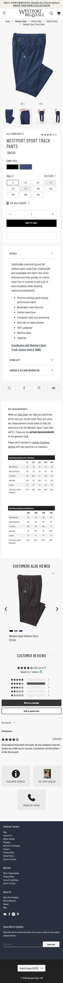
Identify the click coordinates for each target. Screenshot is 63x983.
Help (5, 832)
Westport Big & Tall (35, 978)
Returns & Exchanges (11, 845)
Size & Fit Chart (9, 883)
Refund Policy (8, 855)
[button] (47, 134)
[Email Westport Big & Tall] (5, 915)
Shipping (6, 842)
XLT (25, 182)
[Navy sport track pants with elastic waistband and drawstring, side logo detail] (31, 65)
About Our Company (10, 897)
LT (13, 182)
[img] (10, 739)
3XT (50, 182)
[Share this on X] (9, 388)
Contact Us (7, 835)
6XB (38, 194)
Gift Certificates (9, 900)
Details (13, 253)
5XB (25, 194)
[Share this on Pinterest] (39, 388)
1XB (25, 188)
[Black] (12, 166)
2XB (38, 188)
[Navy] (26, 166)
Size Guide (49, 175)
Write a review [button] (31, 702)
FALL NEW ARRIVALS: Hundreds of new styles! (31, 4)
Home (7, 21)
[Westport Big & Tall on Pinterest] (18, 915)
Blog (5, 907)
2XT (38, 182)
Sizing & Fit (15, 360)
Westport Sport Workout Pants (23, 636)
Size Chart (23, 414)
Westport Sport (21, 21)
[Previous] (22, 104)
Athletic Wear (36, 21)
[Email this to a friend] (53, 388)
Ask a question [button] (31, 710)
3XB (50, 188)
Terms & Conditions (10, 880)
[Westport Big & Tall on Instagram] (13, 915)
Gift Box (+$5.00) (18, 203)
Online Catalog (9, 838)
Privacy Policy (8, 852)
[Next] (40, 104)
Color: (11, 160)
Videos (5, 904)
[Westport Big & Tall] (31, 13)
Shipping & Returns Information (24, 370)
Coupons (6, 849)
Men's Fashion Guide (11, 873)
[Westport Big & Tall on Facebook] (9, 915)
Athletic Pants (52, 21)
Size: (30, 176)
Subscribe (51, 944)
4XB (13, 194)
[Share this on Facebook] (24, 388)
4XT (13, 188)
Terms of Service (9, 859)
